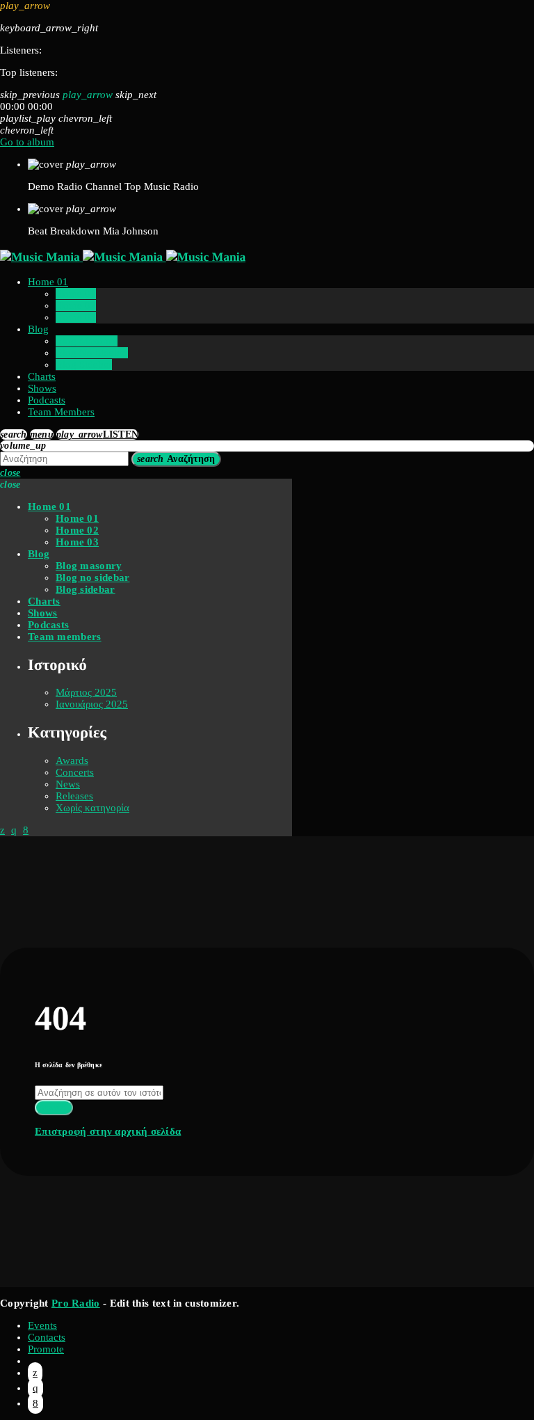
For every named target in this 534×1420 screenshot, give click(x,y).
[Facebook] (35, 1403)
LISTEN (97, 434)
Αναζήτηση (176, 459)
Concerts (75, 772)
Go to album (27, 141)
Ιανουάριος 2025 (92, 704)
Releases (74, 795)
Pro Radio (75, 1303)
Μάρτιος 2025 (86, 692)
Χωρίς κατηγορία (92, 807)
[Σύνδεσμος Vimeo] (122, 257)
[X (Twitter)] (35, 1372)
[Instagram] (35, 1388)
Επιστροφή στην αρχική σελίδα (108, 1131)
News (68, 784)
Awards (72, 760)
